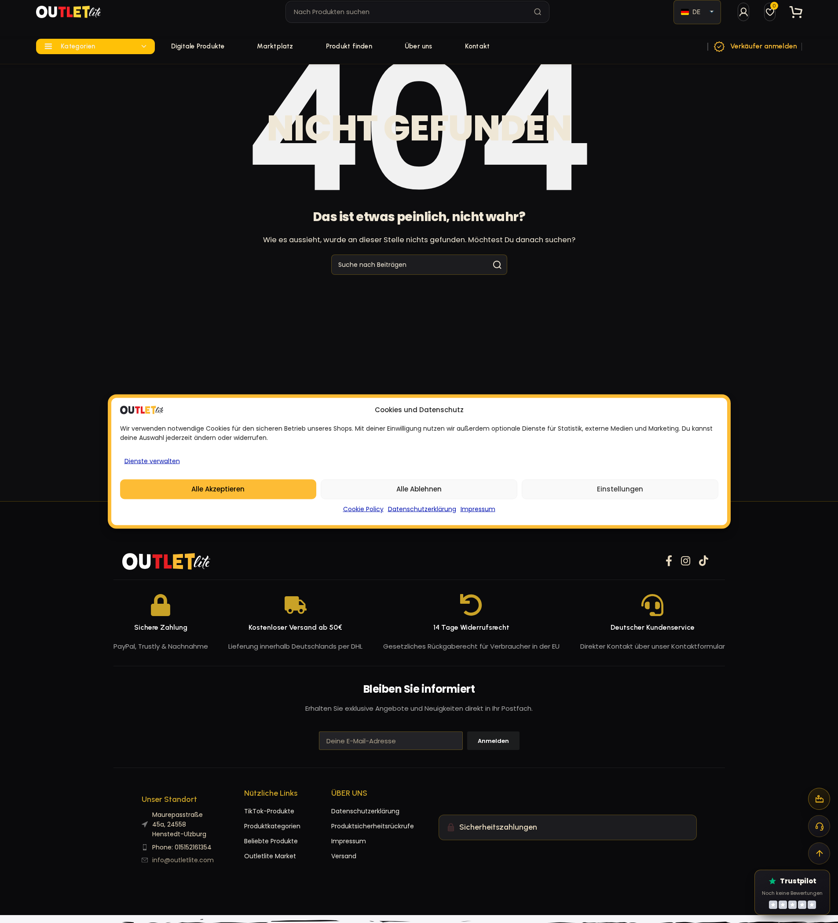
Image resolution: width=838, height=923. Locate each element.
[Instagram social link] (686, 561)
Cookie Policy (363, 509)
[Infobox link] (755, 46)
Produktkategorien (272, 826)
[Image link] (166, 560)
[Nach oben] (819, 853)
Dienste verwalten (152, 461)
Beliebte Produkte (271, 841)
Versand (343, 856)
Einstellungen (620, 489)
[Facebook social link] (669, 561)
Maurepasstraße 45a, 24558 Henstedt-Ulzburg (179, 824)
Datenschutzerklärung (422, 509)
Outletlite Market (270, 856)
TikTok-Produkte (269, 811)
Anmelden (493, 741)
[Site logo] (68, 12)
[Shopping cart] (796, 12)
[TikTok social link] (704, 561)
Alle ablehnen (419, 489)
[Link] (743, 12)
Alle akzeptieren (218, 489)
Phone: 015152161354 (182, 847)
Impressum (478, 509)
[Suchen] (538, 12)
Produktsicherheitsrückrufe (348, 826)
